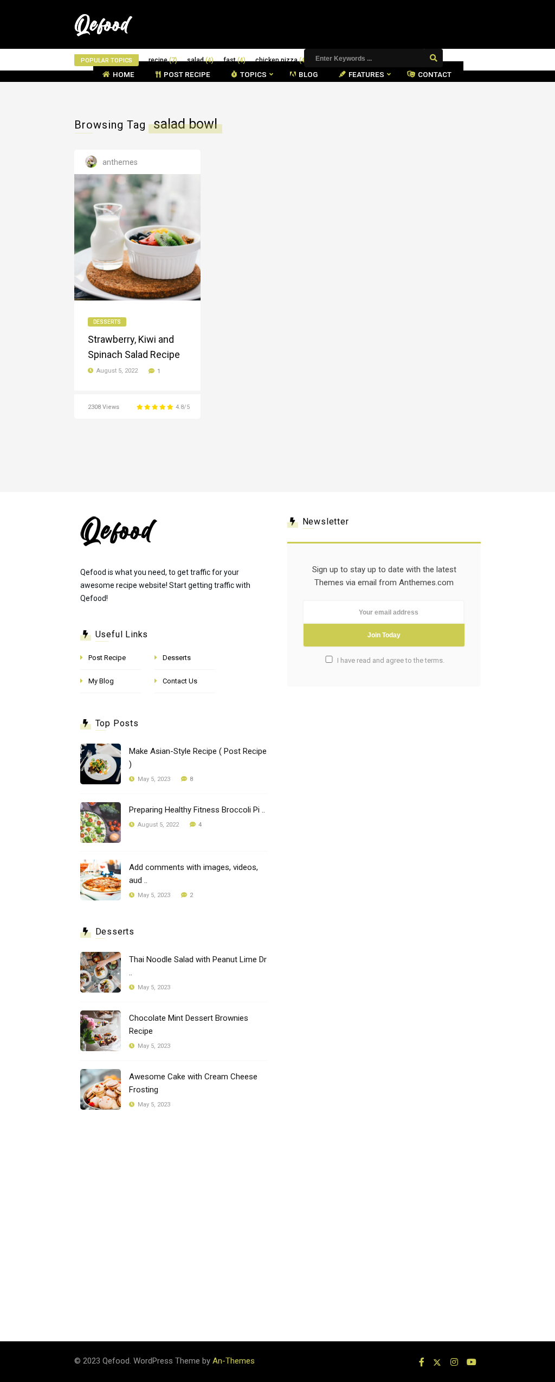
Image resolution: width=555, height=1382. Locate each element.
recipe (163, 60)
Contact (434, 74)
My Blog (101, 681)
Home (123, 74)
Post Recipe (187, 74)
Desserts (107, 322)
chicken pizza (281, 60)
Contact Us (180, 681)
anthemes (120, 162)
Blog (308, 74)
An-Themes (233, 1361)
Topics (253, 74)
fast (234, 60)
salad (200, 60)
